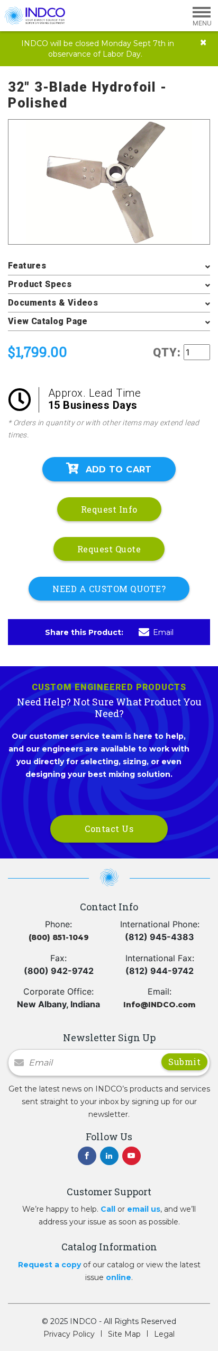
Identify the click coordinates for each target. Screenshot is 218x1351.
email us (143, 1209)
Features (27, 266)
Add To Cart (119, 469)
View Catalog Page (48, 321)
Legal (164, 1334)
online (118, 1277)
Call (108, 1209)
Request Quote (109, 548)
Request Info (109, 509)
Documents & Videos (53, 303)
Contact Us (109, 828)
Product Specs (39, 284)
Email (163, 632)
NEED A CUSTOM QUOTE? (109, 588)
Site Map (124, 1334)
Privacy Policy (69, 1334)
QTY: (167, 352)
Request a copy (49, 1264)
